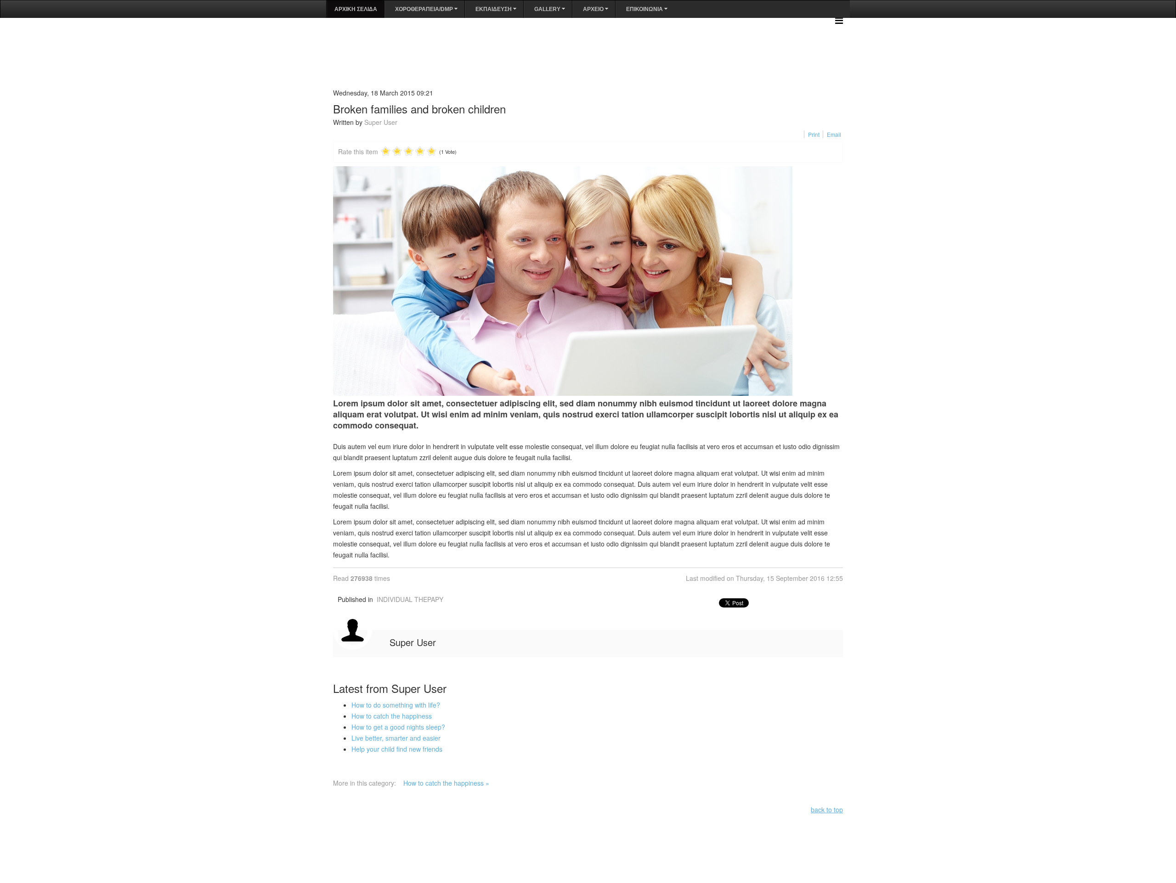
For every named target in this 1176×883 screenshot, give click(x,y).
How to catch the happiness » (446, 782)
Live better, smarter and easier (396, 737)
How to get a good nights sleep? (398, 726)
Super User (380, 122)
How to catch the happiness (391, 715)
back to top (827, 809)
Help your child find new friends (396, 749)
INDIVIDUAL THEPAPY (410, 599)
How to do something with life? (395, 704)
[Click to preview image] (588, 281)
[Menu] (839, 20)
